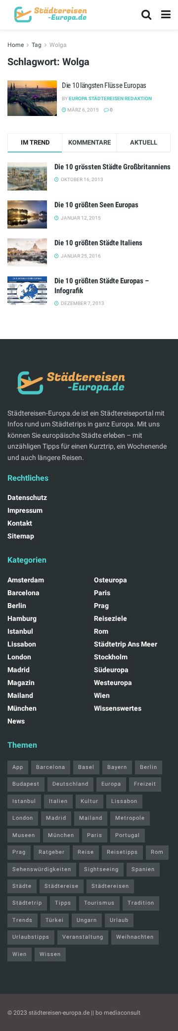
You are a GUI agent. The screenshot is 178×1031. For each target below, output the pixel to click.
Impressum (25, 510)
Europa (111, 784)
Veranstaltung (82, 937)
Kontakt (19, 523)
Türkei (54, 920)
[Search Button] (146, 15)
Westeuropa (113, 683)
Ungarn (87, 920)
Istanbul (20, 631)
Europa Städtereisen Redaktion (110, 98)
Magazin (21, 683)
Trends (22, 920)
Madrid (18, 670)
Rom (101, 631)
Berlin (16, 606)
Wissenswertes (117, 708)
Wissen (50, 954)
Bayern (117, 767)
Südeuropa (111, 670)
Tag (37, 44)
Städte (22, 886)
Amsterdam (25, 580)
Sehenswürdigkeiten (41, 869)
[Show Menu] (166, 15)
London (19, 657)
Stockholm (111, 657)
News (16, 721)
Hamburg (22, 618)
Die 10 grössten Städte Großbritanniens (112, 166)
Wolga (58, 44)
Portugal (127, 835)
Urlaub (119, 920)
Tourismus (99, 903)
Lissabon (21, 644)
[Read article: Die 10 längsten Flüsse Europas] (32, 98)
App (17, 767)
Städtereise (61, 886)
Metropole (130, 818)
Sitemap (20, 536)
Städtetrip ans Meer (125, 644)
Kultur (89, 801)
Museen (23, 835)
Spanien (143, 869)
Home (15, 44)
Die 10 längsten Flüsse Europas (104, 85)
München (22, 708)
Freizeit (145, 784)
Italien (58, 801)
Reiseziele (110, 618)
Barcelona (23, 593)
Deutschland (70, 784)
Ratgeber (52, 852)
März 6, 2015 (82, 110)
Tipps (63, 903)
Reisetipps (122, 852)
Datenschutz (27, 497)
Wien (102, 695)
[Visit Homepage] (49, 15)
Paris (102, 593)
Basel (86, 767)
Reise (86, 852)
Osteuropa (110, 580)
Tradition (141, 903)
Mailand (20, 695)
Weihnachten (135, 937)
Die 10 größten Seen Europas (96, 204)
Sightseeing (101, 869)
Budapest (26, 784)
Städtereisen (110, 886)
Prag (101, 606)
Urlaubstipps (30, 937)
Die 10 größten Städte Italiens (98, 242)
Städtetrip (27, 903)
